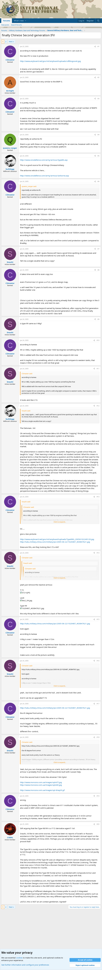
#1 (98, 46)
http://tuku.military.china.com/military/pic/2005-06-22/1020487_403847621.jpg (55, 542)
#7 (98, 249)
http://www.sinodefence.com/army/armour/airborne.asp (44, 175)
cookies (19, 957)
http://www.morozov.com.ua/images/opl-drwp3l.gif (42, 790)
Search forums (16, 25)
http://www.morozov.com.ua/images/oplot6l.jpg (41, 785)
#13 (98, 497)
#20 (98, 824)
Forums (6, 20)
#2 (98, 77)
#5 (98, 156)
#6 (98, 181)
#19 (98, 796)
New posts (5, 25)
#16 (98, 661)
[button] (25, 20)
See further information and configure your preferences (25, 965)
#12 (98, 406)
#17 (98, 704)
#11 (98, 369)
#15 (98, 619)
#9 (98, 319)
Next (11, 41)
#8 (98, 270)
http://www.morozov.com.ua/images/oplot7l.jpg (41, 782)
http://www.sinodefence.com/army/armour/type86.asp (44, 160)
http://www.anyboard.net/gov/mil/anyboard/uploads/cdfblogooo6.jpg (50, 61)
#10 (98, 340)
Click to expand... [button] (60, 522)
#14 (98, 553)
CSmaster (10, 59)
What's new (19, 20)
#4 (98, 135)
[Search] (98, 20)
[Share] (95, 46)
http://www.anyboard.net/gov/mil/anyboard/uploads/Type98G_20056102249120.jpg (57, 539)
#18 (98, 737)
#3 (98, 99)
